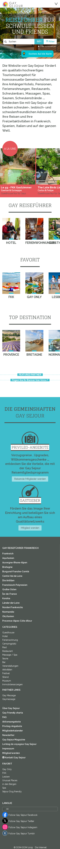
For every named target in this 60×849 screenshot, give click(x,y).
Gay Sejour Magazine (13, 739)
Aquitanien (8, 558)
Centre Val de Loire (12, 576)
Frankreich (7, 553)
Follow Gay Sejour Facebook (22, 815)
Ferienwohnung (10, 640)
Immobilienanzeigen (12, 684)
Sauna (5, 658)
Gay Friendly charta (12, 712)
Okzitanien (8, 616)
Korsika (6, 598)
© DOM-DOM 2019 (23, 847)
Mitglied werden (30, 527)
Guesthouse (8, 632)
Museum (6, 681)
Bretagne (7, 567)
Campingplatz (9, 643)
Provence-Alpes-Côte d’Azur (17, 621)
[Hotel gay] (11, 229)
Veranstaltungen (10, 666)
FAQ (4, 717)
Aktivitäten (7, 669)
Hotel (5, 636)
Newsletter (8, 735)
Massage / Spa (9, 655)
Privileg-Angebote (12, 726)
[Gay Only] (34, 283)
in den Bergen (9, 784)
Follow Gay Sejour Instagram (22, 827)
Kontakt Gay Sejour (15, 757)
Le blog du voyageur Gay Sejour (19, 744)
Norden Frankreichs (12, 607)
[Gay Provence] (11, 341)
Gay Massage (9, 695)
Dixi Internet (40, 847)
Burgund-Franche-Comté (15, 571)
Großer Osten (9, 589)
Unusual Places (9, 780)
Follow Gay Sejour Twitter (21, 821)
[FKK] (11, 283)
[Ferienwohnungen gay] (34, 229)
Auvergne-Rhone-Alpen (14, 562)
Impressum (8, 748)
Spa (4, 788)
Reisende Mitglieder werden (30, 478)
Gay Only (7, 769)
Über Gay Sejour (11, 708)
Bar (4, 662)
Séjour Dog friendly (12, 791)
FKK (4, 773)
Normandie (8, 612)
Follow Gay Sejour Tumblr (21, 833)
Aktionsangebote (11, 721)
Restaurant (7, 651)
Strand (5, 677)
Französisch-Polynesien (14, 585)
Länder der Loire (11, 603)
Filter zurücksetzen (48, 46)
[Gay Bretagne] (34, 341)
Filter (52, 41)
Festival (6, 673)
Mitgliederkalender (12, 730)
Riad (4, 647)
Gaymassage (8, 699)
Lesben (6, 776)
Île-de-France (9, 594)
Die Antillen (8, 580)
